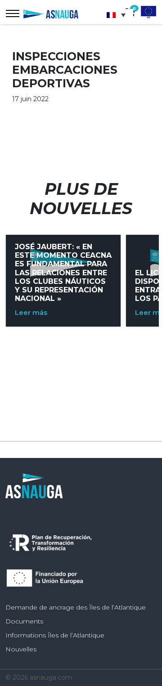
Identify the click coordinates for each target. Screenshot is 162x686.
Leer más (31, 312)
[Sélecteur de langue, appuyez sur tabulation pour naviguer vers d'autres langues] (118, 15)
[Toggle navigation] (12, 13)
